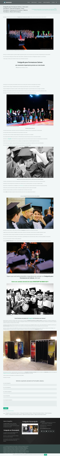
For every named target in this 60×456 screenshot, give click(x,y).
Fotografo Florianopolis (21, 450)
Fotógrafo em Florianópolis (19, 447)
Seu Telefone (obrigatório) (7, 391)
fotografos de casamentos (14, 451)
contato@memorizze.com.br (46, 428)
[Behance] (51, 431)
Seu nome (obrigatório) (6, 383)
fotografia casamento (22, 451)
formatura (21, 185)
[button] (41, 2)
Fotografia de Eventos (10, 410)
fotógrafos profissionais (7, 373)
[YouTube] (46, 431)
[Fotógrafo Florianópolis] (7, 2)
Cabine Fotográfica (7, 421)
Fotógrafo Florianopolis (10, 447)
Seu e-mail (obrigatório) (7, 387)
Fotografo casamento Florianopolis (12, 450)
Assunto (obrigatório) (6, 395)
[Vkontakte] (53, 431)
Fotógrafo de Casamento (11, 448)
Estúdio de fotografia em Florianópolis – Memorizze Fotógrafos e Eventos (17, 446)
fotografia (30, 318)
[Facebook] (42, 431)
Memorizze (5, 447)
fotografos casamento (6, 451)
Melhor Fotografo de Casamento (18, 449)
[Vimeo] (49, 431)
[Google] (44, 431)
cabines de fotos (6, 423)
